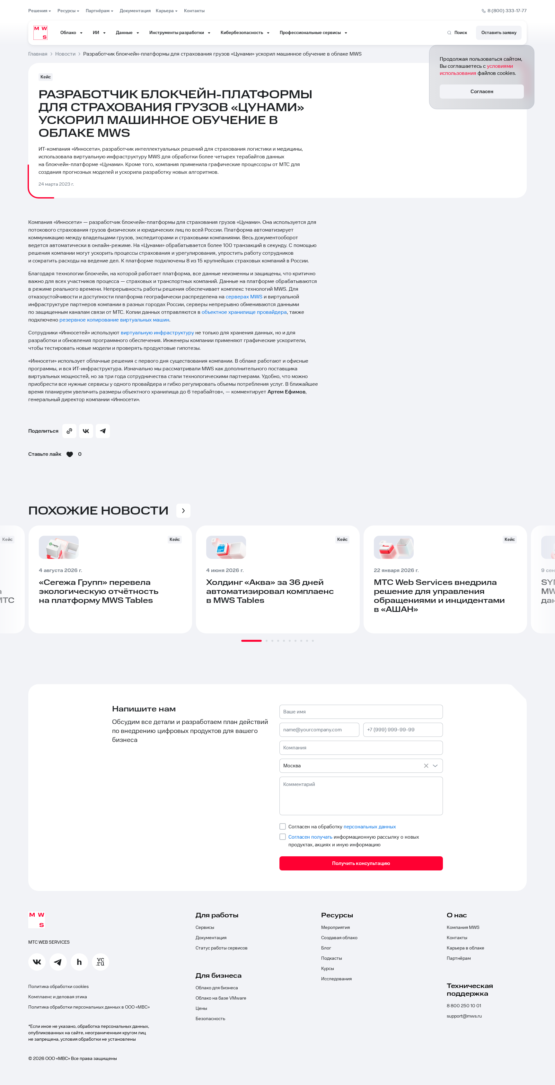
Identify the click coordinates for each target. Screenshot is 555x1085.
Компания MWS (463, 927)
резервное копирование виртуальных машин (114, 319)
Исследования (336, 979)
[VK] (86, 431)
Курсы (327, 969)
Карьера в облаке (465, 948)
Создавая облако (339, 938)
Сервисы (205, 927)
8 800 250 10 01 (464, 1006)
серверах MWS (244, 296)
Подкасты (331, 958)
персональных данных (370, 826)
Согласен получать (310, 837)
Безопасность (210, 1019)
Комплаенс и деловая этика (57, 997)
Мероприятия (335, 927)
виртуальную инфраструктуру (157, 332)
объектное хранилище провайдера (244, 312)
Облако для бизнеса (217, 988)
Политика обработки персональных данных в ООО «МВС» (89, 1007)
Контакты (457, 938)
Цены (201, 1008)
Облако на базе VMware (221, 998)
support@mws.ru (464, 1016)
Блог (326, 948)
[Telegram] (103, 431)
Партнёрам (459, 958)
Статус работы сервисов (222, 948)
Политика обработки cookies (58, 987)
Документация (211, 938)
